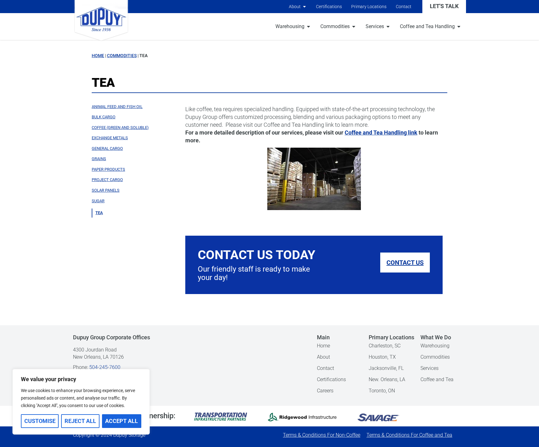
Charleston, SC (385, 346)
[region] (81, 402)
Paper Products (108, 169)
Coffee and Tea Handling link (381, 133)
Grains (99, 158)
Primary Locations (368, 6)
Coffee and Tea (437, 379)
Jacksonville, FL (386, 368)
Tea (99, 212)
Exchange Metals (110, 137)
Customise (40, 421)
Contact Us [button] (405, 262)
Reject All (80, 421)
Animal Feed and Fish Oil (117, 106)
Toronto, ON (382, 391)
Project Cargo (107, 179)
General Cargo (107, 148)
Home (98, 55)
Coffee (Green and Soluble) (120, 127)
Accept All (121, 421)
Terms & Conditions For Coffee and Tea (409, 435)
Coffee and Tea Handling (427, 26)
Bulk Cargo (103, 117)
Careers (325, 391)
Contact (403, 6)
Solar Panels (105, 190)
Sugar (98, 201)
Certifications (329, 6)
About (295, 6)
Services (375, 26)
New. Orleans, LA (387, 379)
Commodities (335, 26)
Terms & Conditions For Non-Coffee (321, 435)
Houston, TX (382, 357)
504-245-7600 (104, 367)
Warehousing (289, 26)
